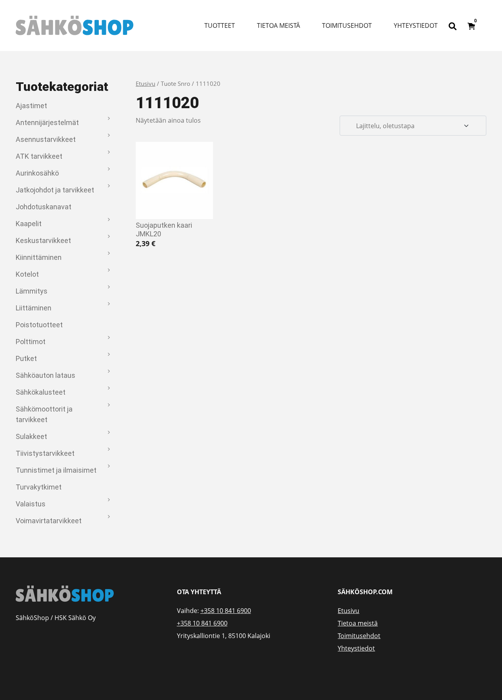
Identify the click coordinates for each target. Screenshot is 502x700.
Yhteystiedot (416, 25)
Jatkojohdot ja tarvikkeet (55, 190)
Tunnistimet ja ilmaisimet (56, 470)
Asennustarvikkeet (46, 139)
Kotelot (27, 274)
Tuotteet (219, 25)
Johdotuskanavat (43, 207)
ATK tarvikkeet (39, 156)
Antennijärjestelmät (47, 122)
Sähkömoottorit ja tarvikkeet (44, 414)
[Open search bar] (453, 25)
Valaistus (30, 504)
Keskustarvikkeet (43, 240)
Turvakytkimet (39, 487)
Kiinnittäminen (39, 257)
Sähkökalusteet (40, 392)
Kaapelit (29, 223)
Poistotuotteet (39, 325)
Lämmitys (31, 291)
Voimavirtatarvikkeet (49, 521)
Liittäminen (33, 308)
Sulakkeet (31, 436)
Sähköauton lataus (45, 375)
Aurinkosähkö (37, 173)
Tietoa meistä (278, 25)
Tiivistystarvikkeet (45, 453)
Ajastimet (31, 106)
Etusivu (145, 83)
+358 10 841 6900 (225, 610)
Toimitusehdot (347, 25)
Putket (26, 358)
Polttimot (30, 341)
